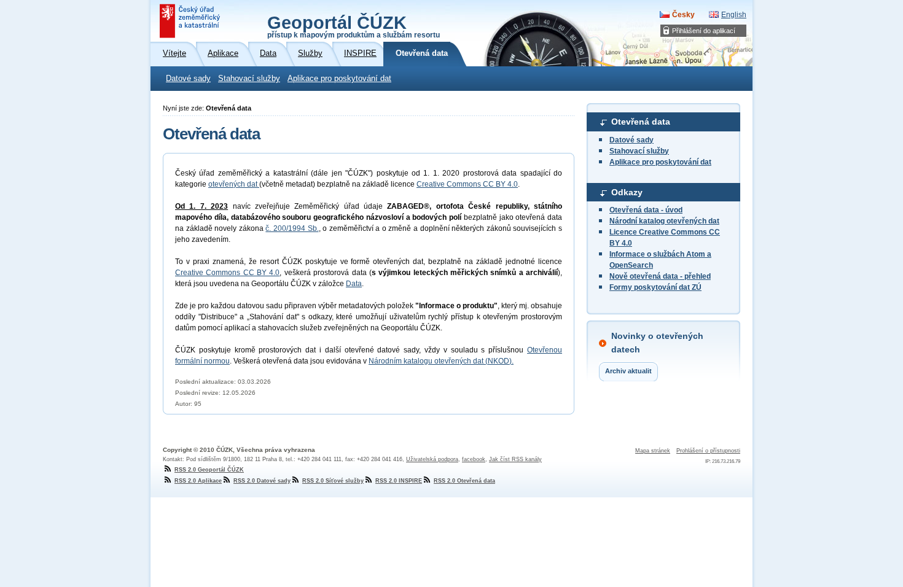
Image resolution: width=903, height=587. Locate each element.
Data (354, 283)
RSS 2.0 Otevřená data (464, 481)
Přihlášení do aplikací (703, 30)
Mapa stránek (652, 451)
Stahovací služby (249, 78)
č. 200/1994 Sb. (291, 228)
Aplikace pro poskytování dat (339, 78)
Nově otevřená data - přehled (660, 276)
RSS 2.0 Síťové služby (333, 481)
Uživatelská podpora (432, 459)
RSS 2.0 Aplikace (198, 481)
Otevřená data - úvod (645, 210)
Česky (683, 14)
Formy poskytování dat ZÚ (655, 287)
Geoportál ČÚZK (353, 26)
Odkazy (627, 192)
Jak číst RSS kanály (515, 459)
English (733, 14)
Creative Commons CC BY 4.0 (467, 184)
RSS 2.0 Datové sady (262, 481)
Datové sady (188, 78)
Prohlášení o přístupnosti (708, 451)
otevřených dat (233, 184)
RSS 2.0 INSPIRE (398, 481)
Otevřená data (640, 121)
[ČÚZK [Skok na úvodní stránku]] (191, 21)
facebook (473, 459)
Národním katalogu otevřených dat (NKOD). (441, 361)
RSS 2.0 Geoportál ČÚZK (209, 470)
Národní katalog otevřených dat (664, 221)
